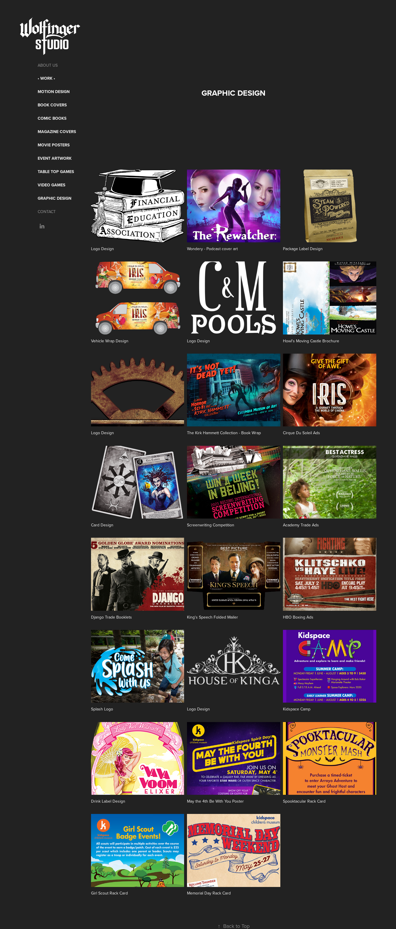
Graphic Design (54, 198)
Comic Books (52, 118)
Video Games (51, 185)
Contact (47, 211)
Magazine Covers (57, 131)
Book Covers (52, 105)
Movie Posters (54, 145)
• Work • (46, 78)
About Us (48, 65)
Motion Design (54, 91)
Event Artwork (55, 158)
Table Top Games (56, 171)
